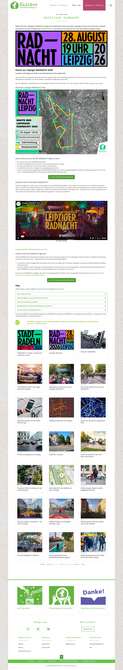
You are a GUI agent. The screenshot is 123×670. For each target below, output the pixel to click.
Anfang (42, 564)
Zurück (49, 564)
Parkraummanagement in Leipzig (29, 454)
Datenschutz (52, 661)
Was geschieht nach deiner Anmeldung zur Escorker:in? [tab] (34, 306)
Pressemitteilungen (88, 661)
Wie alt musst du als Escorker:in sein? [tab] (29, 310)
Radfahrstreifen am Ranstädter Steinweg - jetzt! (60, 523)
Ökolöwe (38, 249)
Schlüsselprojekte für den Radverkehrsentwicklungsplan (59, 556)
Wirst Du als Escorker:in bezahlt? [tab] (27, 302)
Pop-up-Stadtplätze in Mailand (28, 555)
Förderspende (46, 647)
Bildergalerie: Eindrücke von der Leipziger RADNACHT (60, 388)
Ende (83, 564)
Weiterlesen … (32, 378)
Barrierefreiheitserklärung (69, 661)
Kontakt (41, 661)
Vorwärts (76, 564)
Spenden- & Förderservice (93, 608)
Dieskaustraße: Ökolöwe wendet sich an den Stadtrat (92, 523)
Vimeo (45, 249)
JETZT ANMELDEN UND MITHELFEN (62, 280)
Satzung (20, 647)
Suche (110, 4)
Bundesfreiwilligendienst (96, 644)
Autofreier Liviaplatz (56, 454)
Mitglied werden (70, 644)
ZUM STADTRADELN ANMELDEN (62, 177)
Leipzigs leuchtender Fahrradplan (60, 421)
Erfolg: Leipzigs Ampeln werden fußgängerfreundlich (92, 489)
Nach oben (61, 657)
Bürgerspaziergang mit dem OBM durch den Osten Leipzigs (92, 556)
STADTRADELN (47, 29)
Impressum (31, 661)
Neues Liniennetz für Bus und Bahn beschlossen (91, 455)
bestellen (88, 629)
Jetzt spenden (23, 608)
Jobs (90, 647)
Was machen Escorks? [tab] (24, 294)
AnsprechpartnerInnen (24, 651)
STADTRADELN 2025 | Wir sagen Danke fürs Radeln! (28, 388)
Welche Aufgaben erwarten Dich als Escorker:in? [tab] (32, 298)
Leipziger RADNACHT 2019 (23, 249)
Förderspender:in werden (61, 608)
